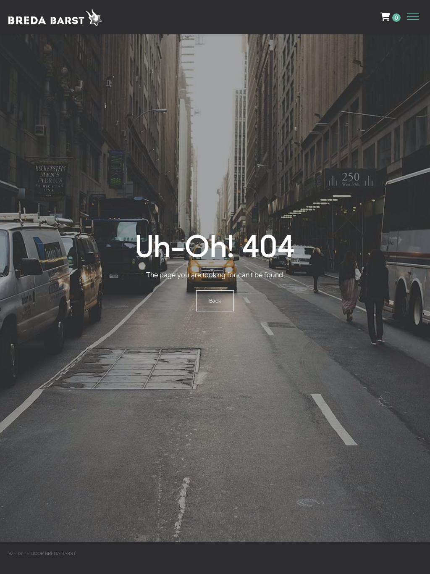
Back (215, 301)
